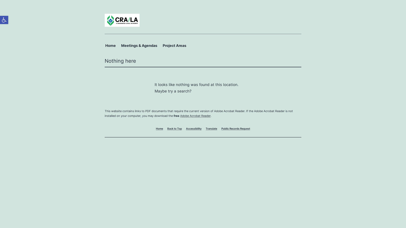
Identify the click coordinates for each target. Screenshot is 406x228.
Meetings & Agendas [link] (139, 45)
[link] (4, 20)
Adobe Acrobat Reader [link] (195, 115)
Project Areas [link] (174, 45)
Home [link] (110, 45)
